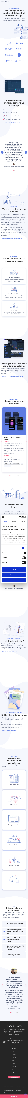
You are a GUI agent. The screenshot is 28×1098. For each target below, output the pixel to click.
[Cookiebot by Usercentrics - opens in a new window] (19, 517)
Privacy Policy (17, 1090)
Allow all (14, 569)
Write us (16, 1043)
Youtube (14, 1070)
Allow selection (14, 574)
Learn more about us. (14, 1034)
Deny (14, 579)
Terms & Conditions (9, 1090)
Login (14, 1063)
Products (14, 1057)
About (14, 1051)
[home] (6, 2)
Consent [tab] (5, 521)
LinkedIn (14, 1072)
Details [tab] (14, 521)
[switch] (24, 553)
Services (14, 1054)
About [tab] (23, 521)
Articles (14, 1060)
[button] (26, 2)
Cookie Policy (7, 1093)
